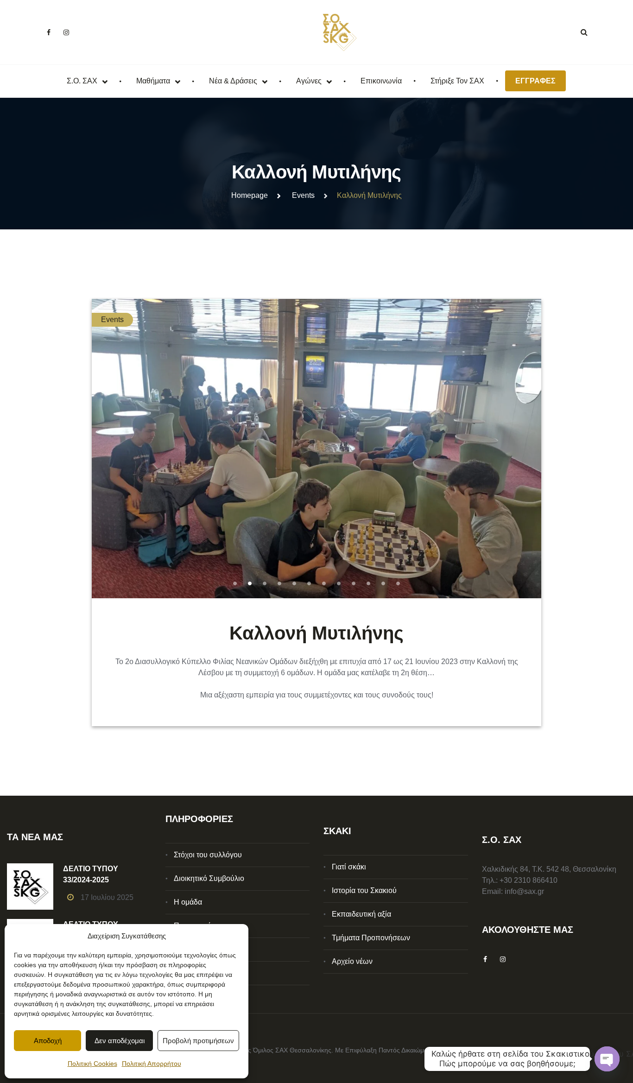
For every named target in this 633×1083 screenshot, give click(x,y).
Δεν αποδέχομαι (120, 1041)
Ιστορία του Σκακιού (364, 890)
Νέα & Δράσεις (233, 81)
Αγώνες (309, 81)
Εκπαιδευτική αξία (361, 914)
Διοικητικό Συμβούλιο (209, 878)
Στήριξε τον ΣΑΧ (457, 81)
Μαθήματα (153, 81)
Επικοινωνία (381, 81)
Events (303, 195)
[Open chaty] (607, 1058)
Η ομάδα (188, 902)
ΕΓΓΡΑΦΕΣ (535, 81)
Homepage (249, 195)
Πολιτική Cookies (92, 1063)
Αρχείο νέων (352, 961)
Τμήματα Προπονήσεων (371, 938)
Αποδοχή (48, 1041)
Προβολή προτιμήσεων (198, 1041)
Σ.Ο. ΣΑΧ (82, 81)
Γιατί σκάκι (349, 867)
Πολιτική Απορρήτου (151, 1063)
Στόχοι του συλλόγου (208, 855)
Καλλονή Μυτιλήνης (316, 633)
